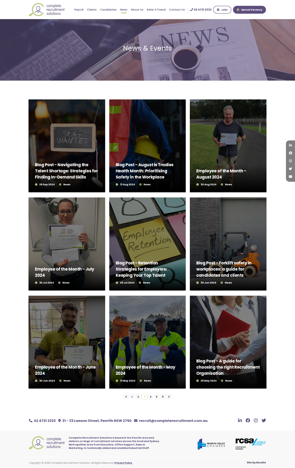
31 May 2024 (127, 380)
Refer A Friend (156, 10)
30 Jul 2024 (46, 282)
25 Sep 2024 (47, 184)
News (123, 10)
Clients (92, 10)
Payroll (78, 10)
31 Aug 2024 (127, 184)
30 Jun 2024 (208, 282)
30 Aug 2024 (208, 184)
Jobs (224, 9)
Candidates (108, 10)
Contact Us (177, 10)
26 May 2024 (209, 380)
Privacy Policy (123, 463)
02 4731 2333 (45, 420)
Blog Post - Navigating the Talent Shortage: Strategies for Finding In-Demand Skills (66, 171)
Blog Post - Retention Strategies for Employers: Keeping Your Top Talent (141, 269)
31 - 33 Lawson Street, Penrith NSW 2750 (96, 420)
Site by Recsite (256, 462)
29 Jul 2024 (127, 282)
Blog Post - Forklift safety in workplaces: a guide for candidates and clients (224, 269)
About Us (137, 10)
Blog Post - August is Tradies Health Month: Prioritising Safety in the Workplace (144, 171)
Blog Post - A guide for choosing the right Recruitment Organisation (228, 367)
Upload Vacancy (251, 9)
